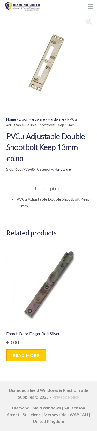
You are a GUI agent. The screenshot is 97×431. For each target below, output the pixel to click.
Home (11, 119)
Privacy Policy (66, 396)
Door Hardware (32, 119)
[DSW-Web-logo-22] (22, 6)
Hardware (56, 119)
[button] (90, 6)
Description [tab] (48, 188)
